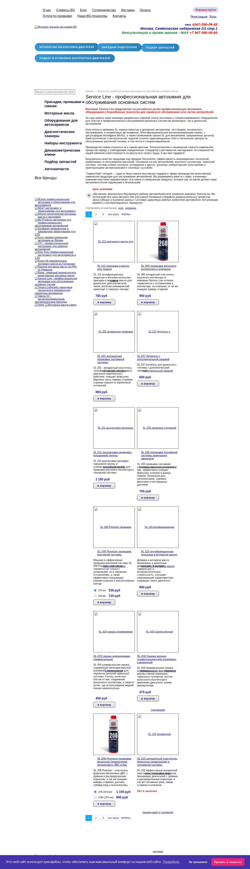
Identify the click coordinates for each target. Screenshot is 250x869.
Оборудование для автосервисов (61, 123)
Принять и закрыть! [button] (228, 862)
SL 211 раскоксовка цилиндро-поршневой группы (112, 454)
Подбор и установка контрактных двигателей (74, 58)
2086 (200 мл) (105, 797)
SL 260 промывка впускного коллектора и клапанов (158, 267)
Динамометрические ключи (62, 152)
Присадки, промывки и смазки (64, 104)
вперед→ (126, 214)
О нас (47, 10)
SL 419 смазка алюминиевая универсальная (111, 657)
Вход (213, 16)
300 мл (102, 596)
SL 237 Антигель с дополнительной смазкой (153, 357)
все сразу (113, 214)
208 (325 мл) (105, 792)
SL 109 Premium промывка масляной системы (114, 553)
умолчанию (110, 208)
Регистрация (199, 16)
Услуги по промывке (57, 16)
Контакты (119, 16)
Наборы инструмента (63, 143)
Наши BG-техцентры (92, 16)
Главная (90, 91)
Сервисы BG (65, 10)
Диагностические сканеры (60, 134)
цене (121, 208)
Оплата (145, 10)
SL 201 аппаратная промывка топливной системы (110, 359)
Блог (83, 10)
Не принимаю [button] (198, 862)
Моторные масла (59, 113)
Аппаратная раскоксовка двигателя (66, 47)
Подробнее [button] (171, 862)
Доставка (128, 10)
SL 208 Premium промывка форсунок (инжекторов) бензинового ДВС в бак (114, 761)
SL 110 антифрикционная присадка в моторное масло (159, 553)
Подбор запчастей (160, 47)
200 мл (102, 590)
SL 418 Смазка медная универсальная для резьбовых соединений (156, 659)
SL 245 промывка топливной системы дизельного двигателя (159, 455)
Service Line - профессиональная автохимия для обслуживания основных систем (137, 91)
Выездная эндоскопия (119, 47)
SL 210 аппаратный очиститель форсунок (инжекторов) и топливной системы (157, 761)
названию (130, 208)
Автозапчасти (57, 169)
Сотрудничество (104, 10)
